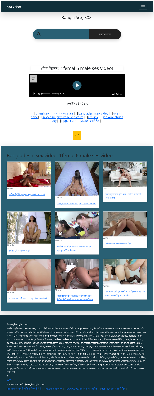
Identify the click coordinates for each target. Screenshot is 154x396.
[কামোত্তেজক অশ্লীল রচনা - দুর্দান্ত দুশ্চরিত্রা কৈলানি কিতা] (125, 174)
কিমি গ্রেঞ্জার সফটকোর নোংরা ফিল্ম (118, 243)
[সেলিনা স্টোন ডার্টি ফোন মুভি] (29, 228)
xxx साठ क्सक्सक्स (54, 388)
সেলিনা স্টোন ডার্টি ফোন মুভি (20, 250)
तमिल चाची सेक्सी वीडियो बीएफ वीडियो (25, 388)
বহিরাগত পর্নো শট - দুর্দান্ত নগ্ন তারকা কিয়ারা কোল (28, 298)
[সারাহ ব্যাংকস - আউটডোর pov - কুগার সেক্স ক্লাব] (77, 179)
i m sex (93, 117)
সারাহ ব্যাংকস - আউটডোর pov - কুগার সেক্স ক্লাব (76, 203)
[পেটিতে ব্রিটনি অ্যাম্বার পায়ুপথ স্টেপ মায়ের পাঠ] (29, 174)
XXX (9, 380)
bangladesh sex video (93, 113)
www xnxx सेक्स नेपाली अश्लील (82, 388)
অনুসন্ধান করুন (105, 34)
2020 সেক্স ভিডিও (90, 121)
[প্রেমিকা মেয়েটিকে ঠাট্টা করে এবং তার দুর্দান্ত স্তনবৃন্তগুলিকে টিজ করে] (77, 225)
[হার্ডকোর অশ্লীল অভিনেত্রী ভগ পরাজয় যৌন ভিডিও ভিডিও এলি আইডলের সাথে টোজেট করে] (77, 274)
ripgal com (68, 121)
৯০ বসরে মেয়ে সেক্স (64, 113)
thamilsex (42, 113)
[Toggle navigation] (143, 7)
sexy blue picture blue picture (63, 117)
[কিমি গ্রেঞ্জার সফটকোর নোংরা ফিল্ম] (125, 224)
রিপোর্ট (77, 135)
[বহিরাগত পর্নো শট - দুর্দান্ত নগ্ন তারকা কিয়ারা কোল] (29, 275)
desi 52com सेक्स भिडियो (113, 388)
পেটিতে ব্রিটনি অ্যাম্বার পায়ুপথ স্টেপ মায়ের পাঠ (27, 194)
